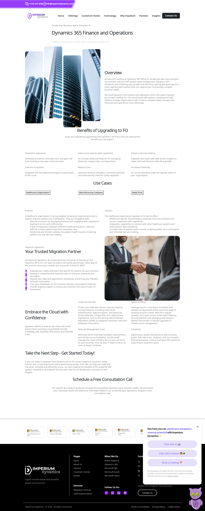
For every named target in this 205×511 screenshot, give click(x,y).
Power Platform (112, 460)
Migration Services (82, 490)
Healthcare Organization (37, 192)
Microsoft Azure (112, 472)
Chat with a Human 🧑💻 (172, 453)
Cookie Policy (174, 506)
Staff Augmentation (83, 493)
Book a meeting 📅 (172, 462)
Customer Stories (82, 472)
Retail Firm (137, 192)
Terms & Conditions (140, 506)
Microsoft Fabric (112, 475)
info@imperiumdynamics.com (59, 3)
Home (61, 15)
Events (77, 475)
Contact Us (147, 492)
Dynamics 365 (111, 464)
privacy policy (173, 476)
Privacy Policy (158, 506)
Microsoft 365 (111, 468)
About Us (78, 464)
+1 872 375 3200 (36, 3)
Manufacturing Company (91, 192)
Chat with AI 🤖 (172, 444)
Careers (77, 468)
